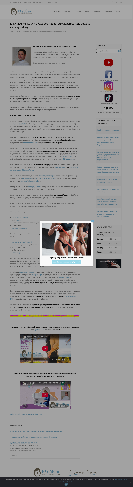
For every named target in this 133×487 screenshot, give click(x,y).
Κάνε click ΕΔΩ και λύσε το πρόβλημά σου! (66, 262)
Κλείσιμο (92, 221)
